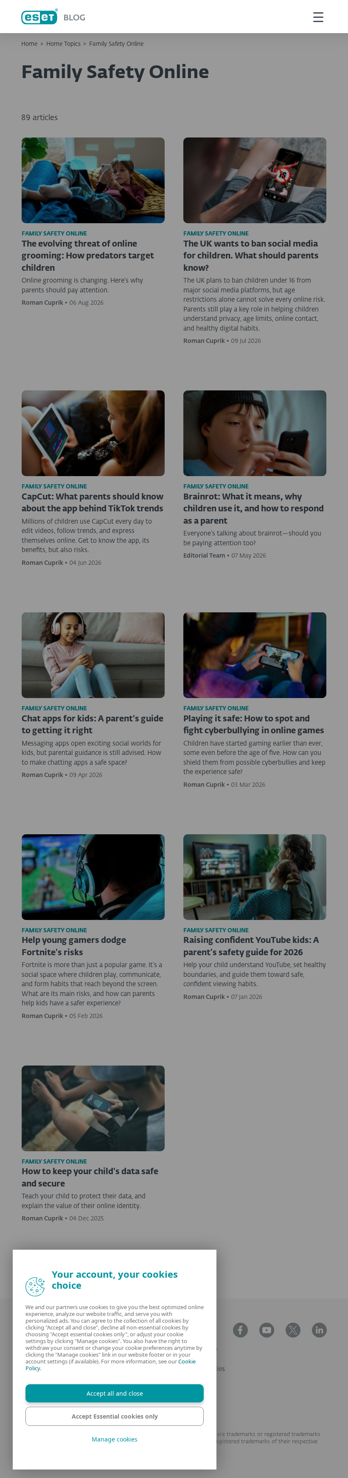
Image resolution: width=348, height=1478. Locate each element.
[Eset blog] (53, 16)
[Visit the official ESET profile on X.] (293, 1330)
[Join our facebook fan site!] (240, 1330)
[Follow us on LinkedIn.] (319, 1330)
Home (29, 44)
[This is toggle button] (318, 16)
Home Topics (63, 44)
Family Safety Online (116, 44)
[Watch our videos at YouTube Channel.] (266, 1330)
